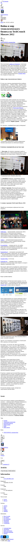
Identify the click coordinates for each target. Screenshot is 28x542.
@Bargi (2, 455)
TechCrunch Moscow (18, 107)
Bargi (2, 22)
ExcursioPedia (4, 245)
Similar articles (12, 470)
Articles (5, 505)
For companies (7, 519)
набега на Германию (14, 64)
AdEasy (2, 240)
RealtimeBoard (4, 252)
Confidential (6, 523)
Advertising (6, 529)
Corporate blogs (7, 528)
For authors (6, 517)
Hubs (5, 508)
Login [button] (2, 9)
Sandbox (6, 511)
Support (11, 539)
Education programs (8, 532)
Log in (5, 499)
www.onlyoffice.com (9, 478)
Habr (8, 540)
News (5, 507)
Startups (5, 533)
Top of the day (4, 470)
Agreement (6, 521)
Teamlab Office (21, 73)
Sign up (5, 500)
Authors (5, 509)
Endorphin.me (4, 261)
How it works (7, 516)
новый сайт (3, 285)
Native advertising (8, 530)
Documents (6, 520)
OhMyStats (3, 231)
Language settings (5, 539)
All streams (5, 1)
